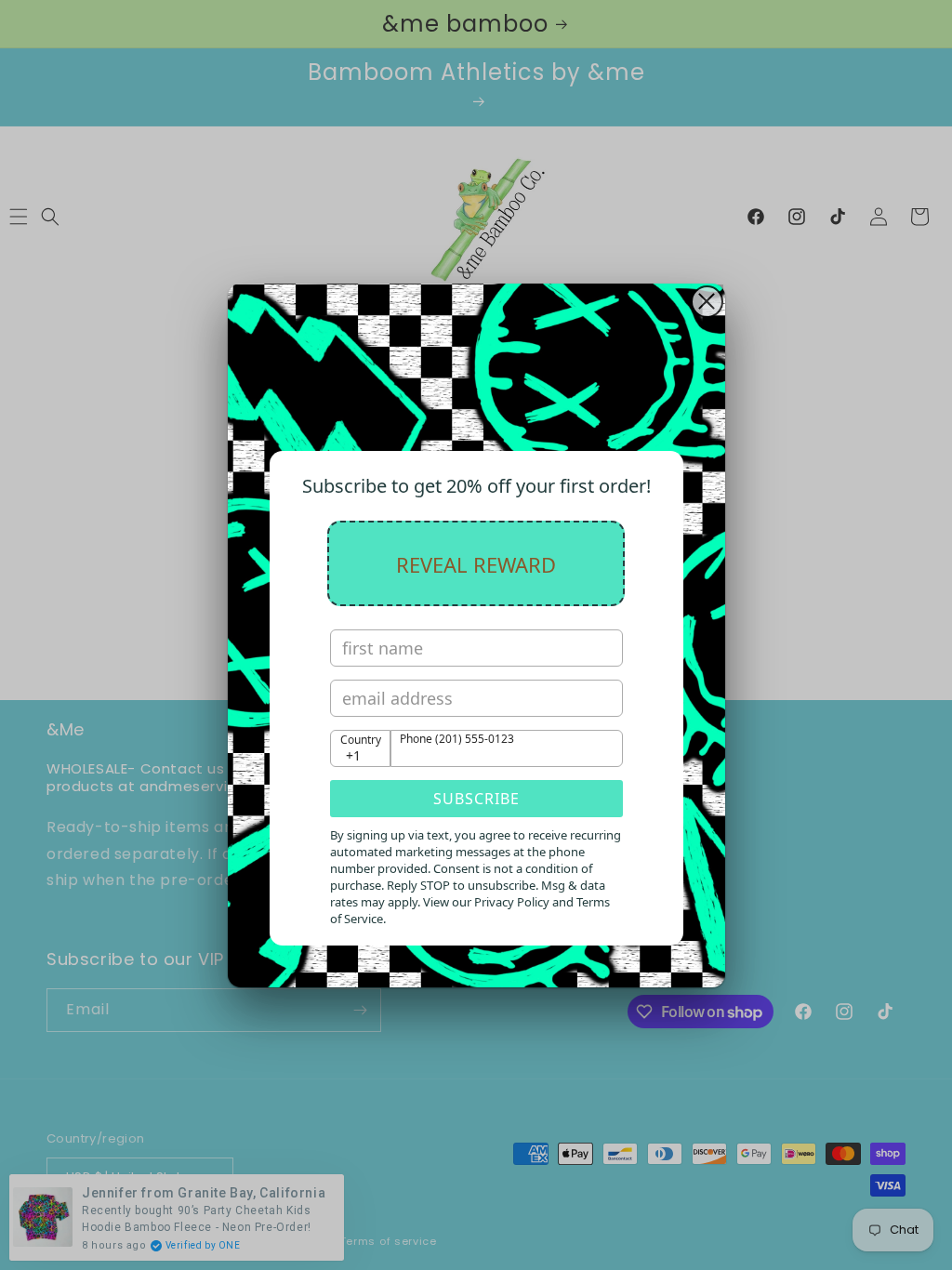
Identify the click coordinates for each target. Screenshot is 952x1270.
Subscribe (476, 798)
